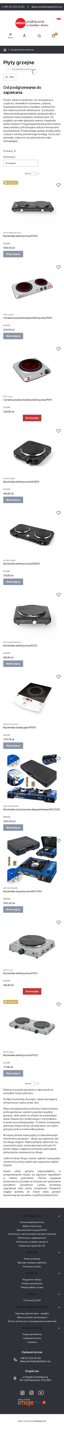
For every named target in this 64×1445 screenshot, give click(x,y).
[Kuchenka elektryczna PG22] (32, 205)
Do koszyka (32, 417)
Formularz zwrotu (32, 1266)
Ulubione (32, 1342)
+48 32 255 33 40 (30, 1358)
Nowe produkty (32, 1258)
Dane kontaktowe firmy (32, 1222)
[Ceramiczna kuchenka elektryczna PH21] (32, 287)
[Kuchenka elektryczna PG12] (32, 614)
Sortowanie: (9, 156)
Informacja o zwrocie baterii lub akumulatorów (32, 1233)
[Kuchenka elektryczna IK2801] (32, 450)
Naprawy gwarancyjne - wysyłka (32, 1313)
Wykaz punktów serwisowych (32, 1317)
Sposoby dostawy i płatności (32, 1262)
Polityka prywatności (32, 1283)
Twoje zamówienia (32, 1334)
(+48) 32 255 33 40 (13, 7)
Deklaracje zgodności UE (32, 1245)
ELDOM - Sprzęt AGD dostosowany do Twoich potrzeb (5, 49)
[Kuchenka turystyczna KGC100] (32, 860)
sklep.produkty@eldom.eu (47, 7)
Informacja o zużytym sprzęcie (32, 1241)
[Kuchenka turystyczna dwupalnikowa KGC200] (32, 778)
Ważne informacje (32, 1226)
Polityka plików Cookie (32, 1287)
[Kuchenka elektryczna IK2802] (32, 532)
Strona (28, 173)
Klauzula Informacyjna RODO (32, 1230)
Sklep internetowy (31, 1421)
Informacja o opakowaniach (32, 1237)
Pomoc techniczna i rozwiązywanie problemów (32, 1321)
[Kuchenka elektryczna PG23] (32, 1024)
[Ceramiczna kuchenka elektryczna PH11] (32, 368)
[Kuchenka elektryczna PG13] (32, 942)
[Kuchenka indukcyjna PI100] (32, 696)
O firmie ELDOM (32, 1300)
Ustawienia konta (32, 1338)
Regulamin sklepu (32, 1279)
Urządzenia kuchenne (22, 49)
